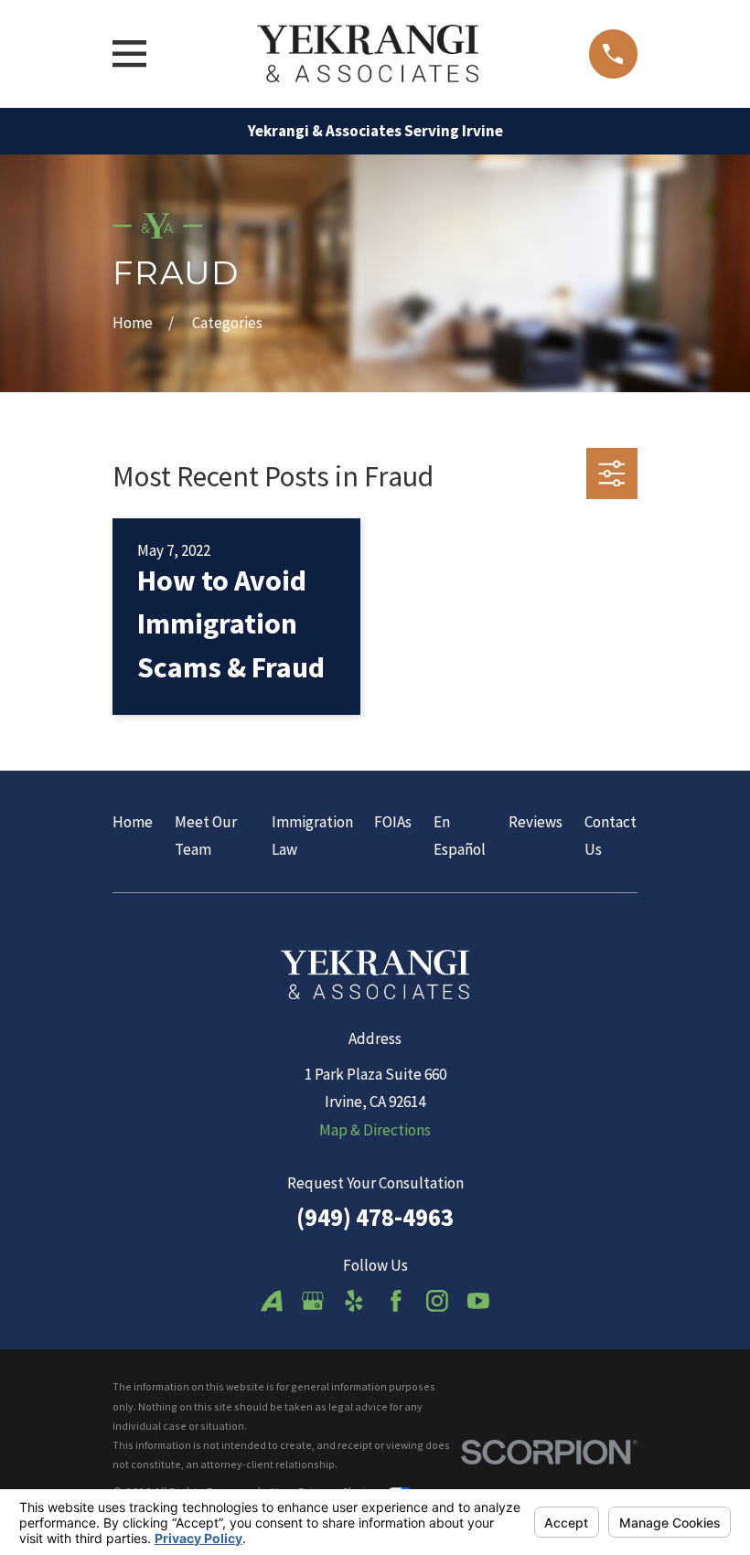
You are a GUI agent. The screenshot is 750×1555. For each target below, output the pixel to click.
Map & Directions (375, 1130)
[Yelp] (354, 1301)
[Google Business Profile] (313, 1301)
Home (132, 822)
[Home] (367, 53)
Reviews (535, 822)
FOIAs (393, 822)
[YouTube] (478, 1301)
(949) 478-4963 (375, 1216)
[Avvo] (272, 1301)
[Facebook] (396, 1301)
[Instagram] (437, 1301)
